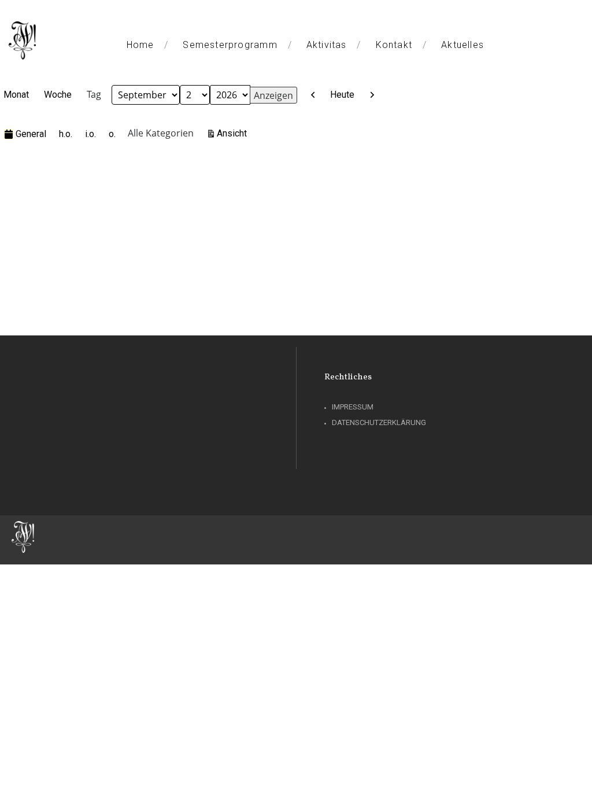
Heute (342, 94)
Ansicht (233, 133)
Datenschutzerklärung (379, 422)
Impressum (352, 407)
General (31, 133)
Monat (16, 94)
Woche (58, 94)
